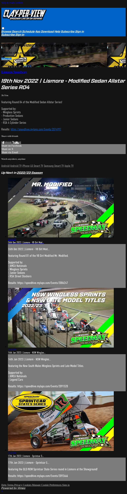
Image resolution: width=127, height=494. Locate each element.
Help (57, 31)
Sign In (20, 34)
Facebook (6, 142)
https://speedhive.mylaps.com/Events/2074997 (36, 129)
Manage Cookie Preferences (47, 485)
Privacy (18, 485)
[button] (3, 28)
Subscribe (6, 58)
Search (17, 31)
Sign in (79, 31)
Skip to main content (12, 2)
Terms (10, 485)
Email (18, 142)
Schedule (28, 31)
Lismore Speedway (14, 72)
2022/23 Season (30, 173)
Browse (6, 31)
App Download (44, 31)
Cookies (27, 485)
